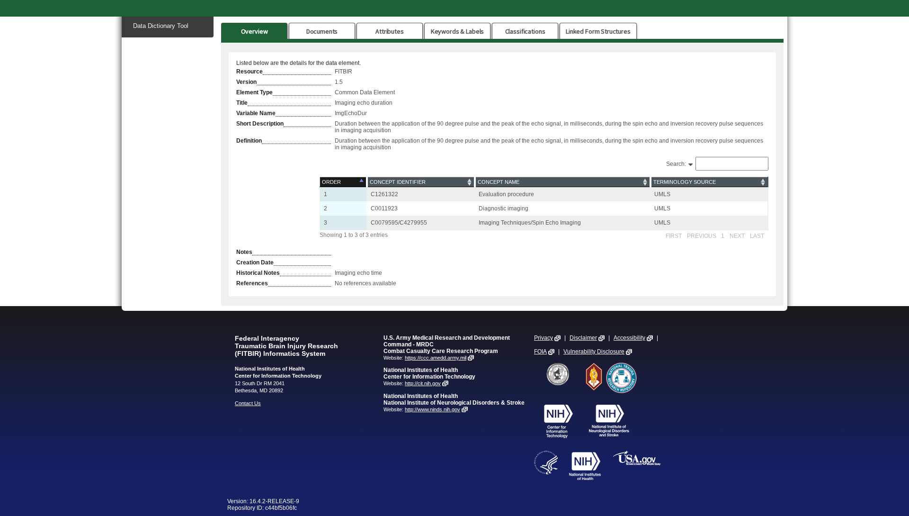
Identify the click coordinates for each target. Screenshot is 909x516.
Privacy (543, 338)
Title (242, 103)
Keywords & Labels (457, 31)
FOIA (540, 351)
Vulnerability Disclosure (593, 351)
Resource (249, 71)
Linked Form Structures (598, 31)
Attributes (389, 31)
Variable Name (256, 113)
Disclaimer (583, 338)
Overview (254, 31)
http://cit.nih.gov (423, 383)
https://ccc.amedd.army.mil (435, 358)
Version (246, 82)
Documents (322, 31)
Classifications (525, 31)
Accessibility (629, 338)
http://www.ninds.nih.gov (432, 409)
